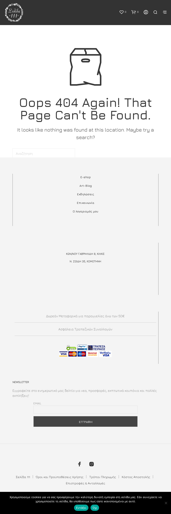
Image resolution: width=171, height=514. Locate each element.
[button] (122, 12)
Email (37, 403)
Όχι (95, 507)
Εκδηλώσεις (85, 194)
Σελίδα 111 (23, 477)
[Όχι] (166, 503)
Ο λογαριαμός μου (85, 211)
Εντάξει (81, 507)
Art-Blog (85, 185)
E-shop (85, 177)
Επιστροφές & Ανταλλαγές (85, 483)
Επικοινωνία (85, 202)
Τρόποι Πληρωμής (102, 477)
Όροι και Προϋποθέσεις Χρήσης (59, 477)
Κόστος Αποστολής (136, 477)
